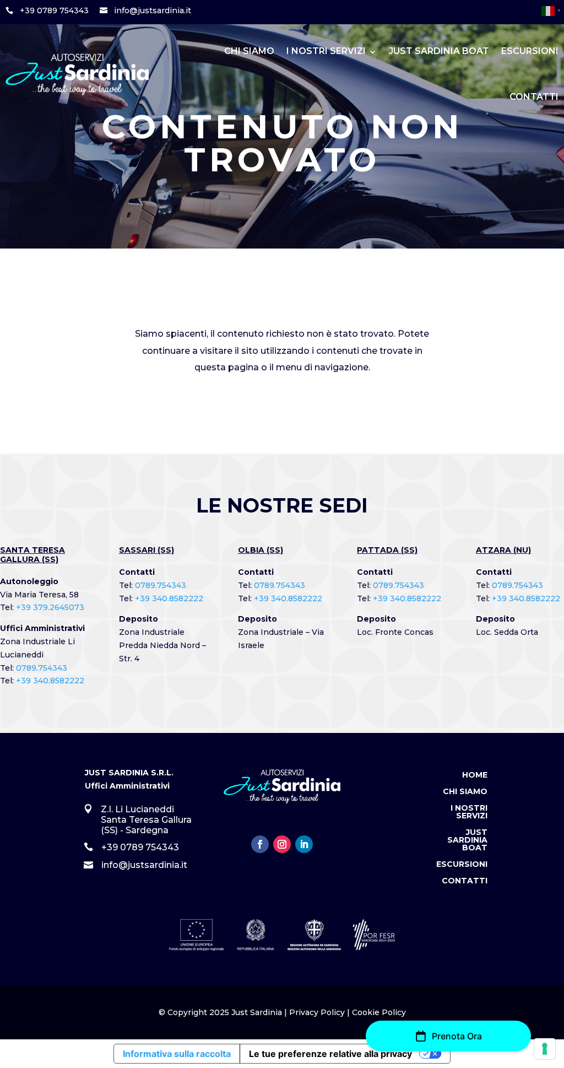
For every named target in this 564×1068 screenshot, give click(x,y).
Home (474, 775)
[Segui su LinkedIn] (304, 844)
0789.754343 (41, 668)
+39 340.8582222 (50, 681)
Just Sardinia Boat (439, 51)
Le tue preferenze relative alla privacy (330, 1053)
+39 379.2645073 (50, 607)
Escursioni (529, 51)
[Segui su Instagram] (282, 844)
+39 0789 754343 (54, 10)
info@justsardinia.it (152, 10)
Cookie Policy (379, 1012)
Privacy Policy (317, 1012)
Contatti (533, 96)
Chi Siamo (249, 51)
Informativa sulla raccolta (177, 1053)
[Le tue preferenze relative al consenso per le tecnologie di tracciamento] (544, 1048)
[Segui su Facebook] (260, 844)
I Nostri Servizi (326, 51)
